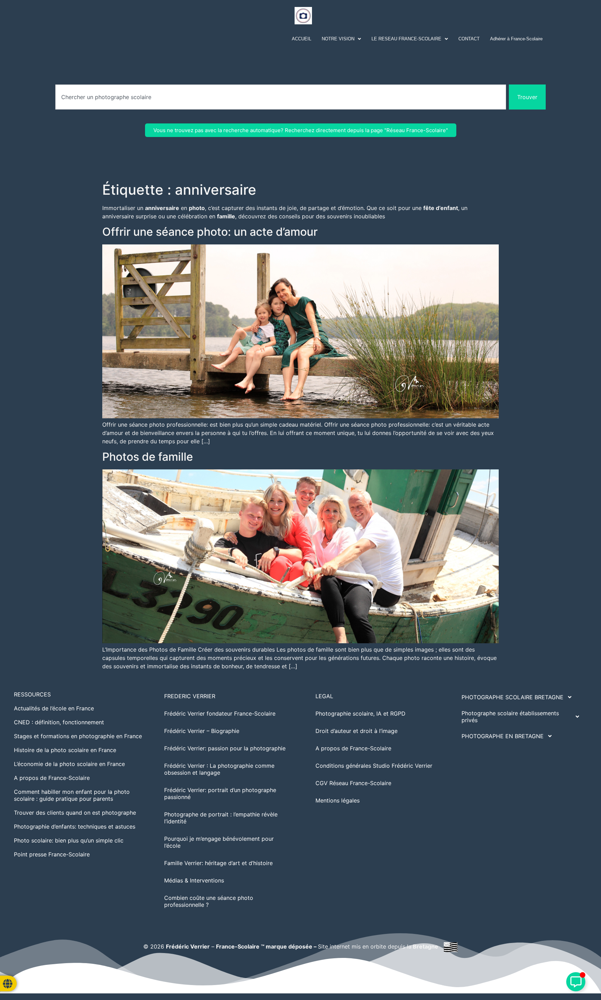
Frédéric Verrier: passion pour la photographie (225, 748)
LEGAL (324, 696)
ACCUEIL (301, 38)
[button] (341, 38)
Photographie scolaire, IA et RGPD (360, 713)
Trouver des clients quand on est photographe (75, 812)
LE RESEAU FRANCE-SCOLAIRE (406, 38)
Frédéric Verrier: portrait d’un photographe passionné (220, 793)
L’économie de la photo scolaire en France (69, 763)
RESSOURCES (32, 694)
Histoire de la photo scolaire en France (65, 750)
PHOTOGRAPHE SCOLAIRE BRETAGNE (512, 697)
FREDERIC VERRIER (189, 696)
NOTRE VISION (338, 38)
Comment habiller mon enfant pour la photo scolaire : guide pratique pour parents (72, 795)
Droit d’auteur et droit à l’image (356, 730)
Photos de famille (147, 456)
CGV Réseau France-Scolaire (353, 783)
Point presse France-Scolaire (52, 854)
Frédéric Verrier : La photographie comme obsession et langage (219, 769)
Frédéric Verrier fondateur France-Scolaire (219, 713)
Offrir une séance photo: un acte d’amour (210, 232)
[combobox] (280, 97)
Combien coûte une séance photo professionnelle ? (208, 901)
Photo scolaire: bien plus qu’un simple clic (68, 840)
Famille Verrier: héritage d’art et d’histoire (218, 863)
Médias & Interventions (194, 880)
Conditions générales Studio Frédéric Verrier (373, 765)
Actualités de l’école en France (54, 708)
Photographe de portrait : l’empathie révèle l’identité (221, 818)
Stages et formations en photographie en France (78, 736)
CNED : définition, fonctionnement (59, 722)
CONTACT (469, 38)
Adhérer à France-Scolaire (516, 38)
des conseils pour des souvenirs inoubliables (326, 216)
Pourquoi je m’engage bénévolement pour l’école (219, 842)
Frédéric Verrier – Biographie (201, 730)
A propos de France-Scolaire (52, 777)
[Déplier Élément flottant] (575, 981)
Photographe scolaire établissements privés (510, 717)
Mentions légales (337, 800)
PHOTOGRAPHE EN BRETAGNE (503, 736)
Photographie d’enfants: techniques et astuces (74, 826)
